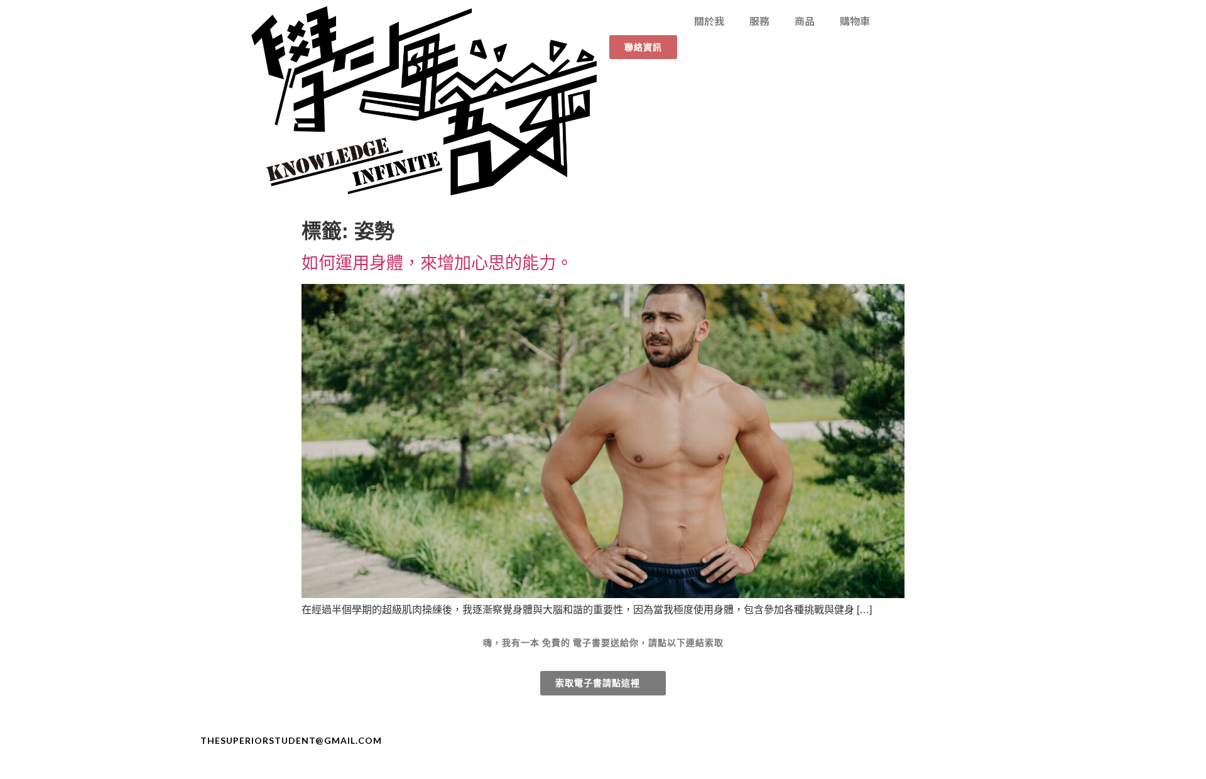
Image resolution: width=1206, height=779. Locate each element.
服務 (759, 20)
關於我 (709, 20)
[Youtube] (964, 740)
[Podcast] (1009, 740)
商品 (805, 20)
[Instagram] (986, 740)
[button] (643, 47)
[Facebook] (941, 740)
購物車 (855, 20)
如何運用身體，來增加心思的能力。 (437, 263)
